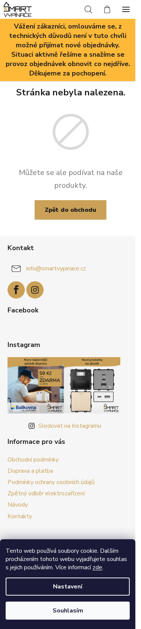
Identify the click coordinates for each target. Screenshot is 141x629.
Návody (18, 505)
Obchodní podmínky (33, 460)
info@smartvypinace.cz (56, 268)
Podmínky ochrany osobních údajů (51, 482)
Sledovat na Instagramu (69, 426)
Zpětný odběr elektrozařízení (46, 493)
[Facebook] (16, 290)
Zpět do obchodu (70, 210)
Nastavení (67, 586)
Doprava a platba (30, 471)
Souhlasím (68, 610)
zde (97, 567)
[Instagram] (35, 290)
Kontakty (20, 516)
